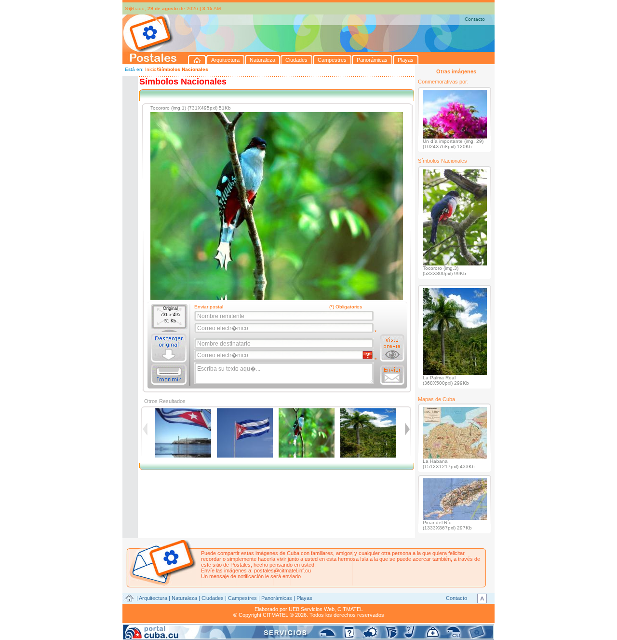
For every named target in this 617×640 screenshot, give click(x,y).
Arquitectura (153, 598)
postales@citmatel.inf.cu (282, 570)
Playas (304, 598)
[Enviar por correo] (392, 375)
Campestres (242, 598)
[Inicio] (197, 59)
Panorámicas (276, 598)
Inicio (151, 69)
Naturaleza (184, 598)
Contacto (475, 19)
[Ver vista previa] (392, 348)
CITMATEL (350, 609)
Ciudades (212, 598)
